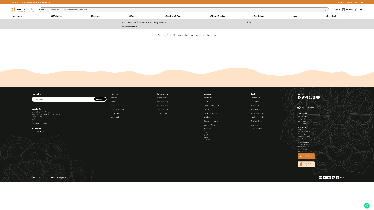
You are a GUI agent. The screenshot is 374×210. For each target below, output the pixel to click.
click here (185, 35)
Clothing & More (117, 109)
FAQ (361, 2)
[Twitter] (303, 98)
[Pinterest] (306, 98)
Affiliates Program (258, 113)
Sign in (341, 2)
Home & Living (116, 117)
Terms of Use (162, 113)
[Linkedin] (314, 98)
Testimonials (209, 117)
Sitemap (254, 125)
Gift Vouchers (256, 121)
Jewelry (113, 105)
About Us (208, 98)
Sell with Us (255, 105)
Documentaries (210, 113)
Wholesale (255, 109)
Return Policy (162, 102)
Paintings (114, 113)
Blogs (206, 109)
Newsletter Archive (211, 105)
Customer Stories (211, 121)
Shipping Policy (163, 109)
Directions (300, 125)
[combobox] (185, 9)
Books (113, 102)
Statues (113, 98)
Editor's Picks (209, 125)
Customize (255, 102)
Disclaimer (161, 98)
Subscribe (99, 99)
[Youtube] (318, 98)
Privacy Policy (162, 105)
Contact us (352, 2)
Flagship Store (302, 116)
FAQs (206, 102)
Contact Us (255, 98)
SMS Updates (256, 129)
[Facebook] (299, 98)
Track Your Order (257, 117)
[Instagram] (310, 98)
